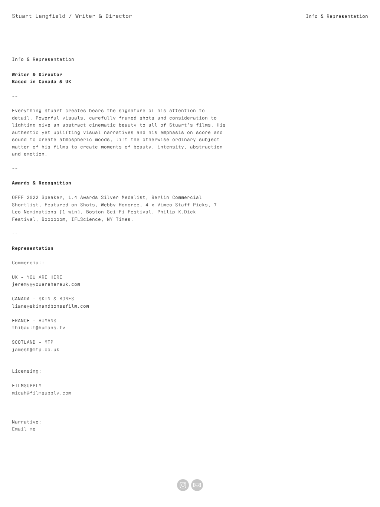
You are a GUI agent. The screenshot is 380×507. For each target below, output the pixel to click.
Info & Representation (337, 16)
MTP (49, 341)
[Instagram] (183, 485)
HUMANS (47, 320)
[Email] (197, 485)
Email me (24, 428)
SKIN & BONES (56, 298)
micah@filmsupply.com (41, 392)
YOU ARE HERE (44, 277)
